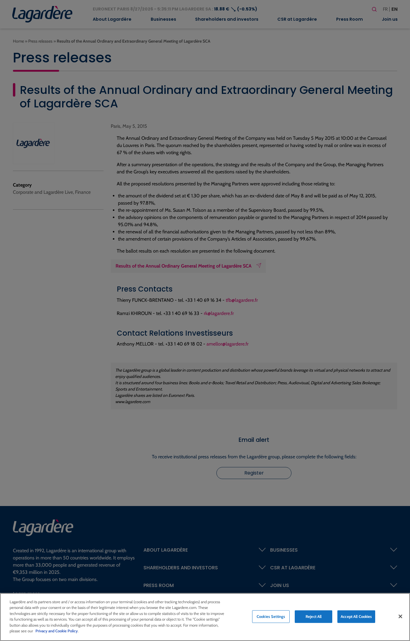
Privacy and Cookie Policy (56, 630)
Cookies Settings (271, 616)
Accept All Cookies (356, 616)
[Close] (400, 616)
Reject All (313, 616)
